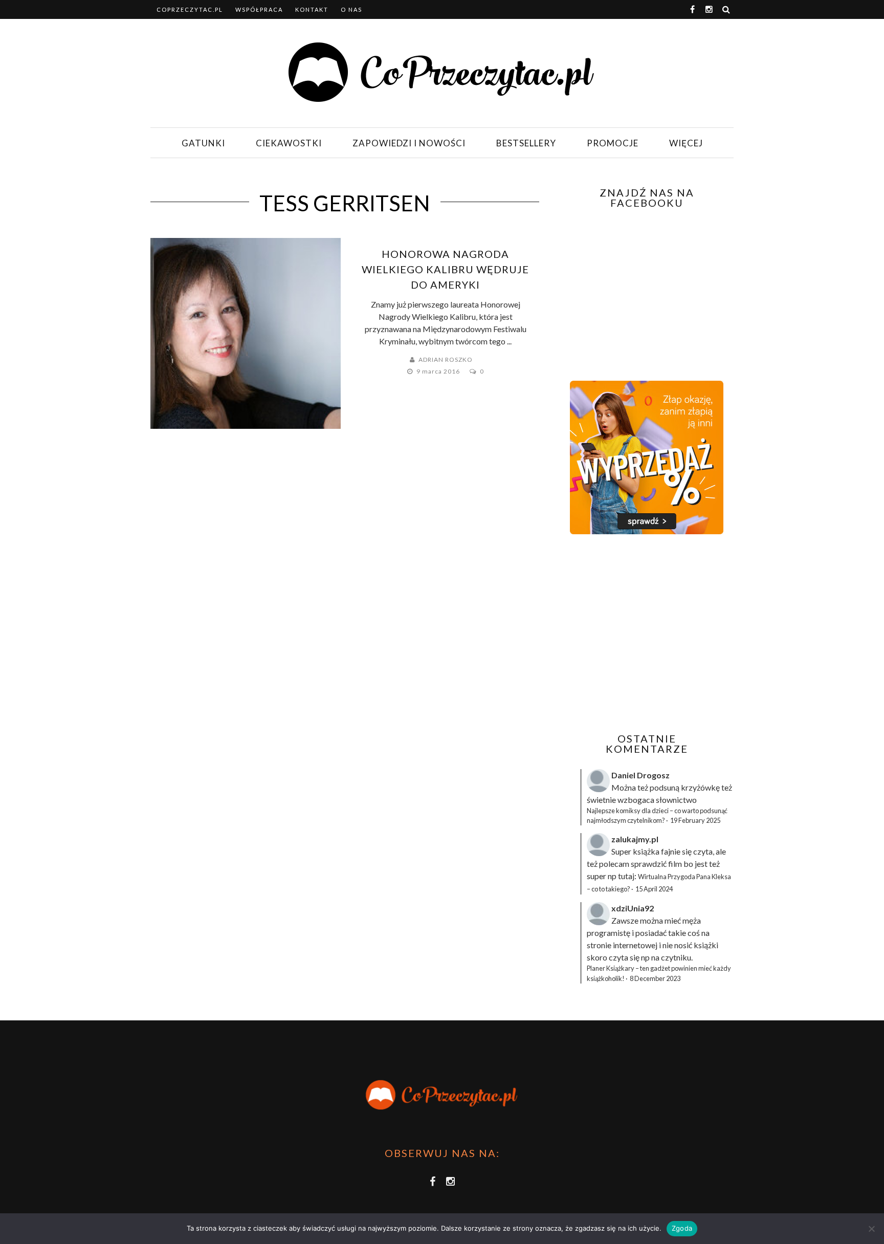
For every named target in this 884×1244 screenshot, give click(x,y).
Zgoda (682, 1228)
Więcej (686, 143)
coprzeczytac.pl (190, 9)
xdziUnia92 (632, 908)
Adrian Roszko (445, 359)
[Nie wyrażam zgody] (871, 1229)
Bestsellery (526, 143)
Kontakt (311, 9)
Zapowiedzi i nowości (409, 143)
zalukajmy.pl (634, 839)
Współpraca (259, 9)
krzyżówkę (700, 787)
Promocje (612, 143)
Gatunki (203, 143)
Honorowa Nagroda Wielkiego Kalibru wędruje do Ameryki (445, 269)
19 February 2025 (695, 820)
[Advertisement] (646, 633)
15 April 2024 (654, 889)
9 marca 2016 (438, 371)
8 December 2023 (655, 978)
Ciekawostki (289, 143)
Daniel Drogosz (640, 775)
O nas (351, 9)
